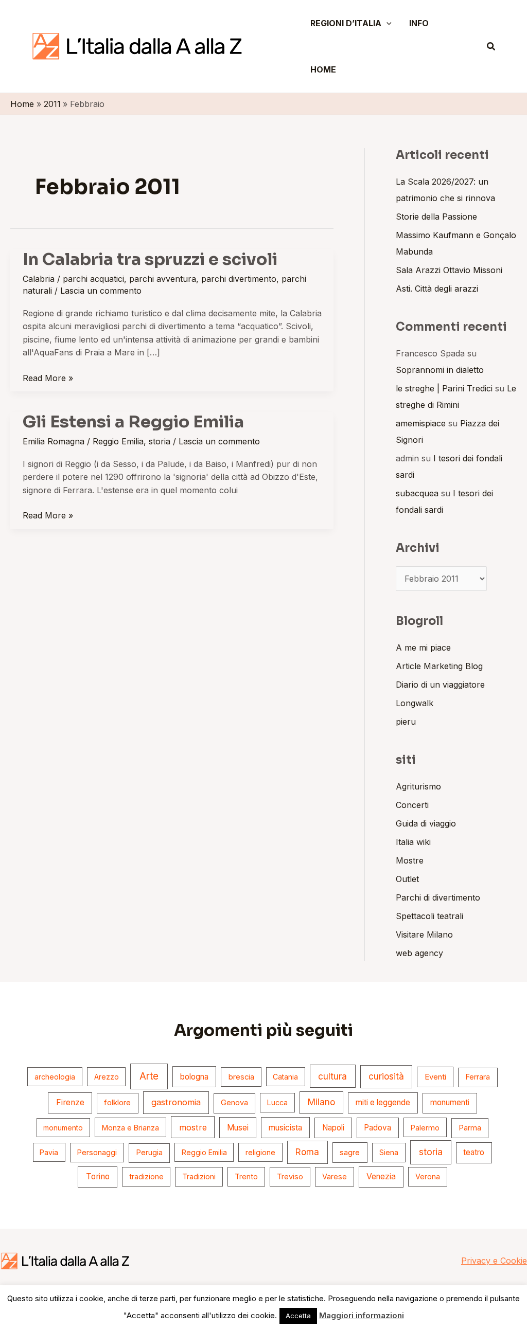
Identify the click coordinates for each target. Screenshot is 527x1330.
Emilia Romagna (53, 441)
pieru (406, 721)
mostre (193, 1127)
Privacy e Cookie (494, 1260)
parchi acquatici (93, 279)
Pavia (49, 1152)
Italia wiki (413, 842)
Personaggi (97, 1152)
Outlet (407, 879)
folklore (117, 1102)
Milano (321, 1102)
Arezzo (106, 1076)
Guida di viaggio (426, 823)
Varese (334, 1176)
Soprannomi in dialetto (440, 370)
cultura (332, 1076)
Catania (285, 1076)
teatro (473, 1152)
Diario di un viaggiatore (440, 684)
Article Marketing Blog (439, 666)
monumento (63, 1127)
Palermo (425, 1127)
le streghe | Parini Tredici (444, 388)
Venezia (381, 1176)
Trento (246, 1176)
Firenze (70, 1102)
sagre (350, 1152)
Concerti (412, 805)
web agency (419, 953)
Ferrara (477, 1077)
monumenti (449, 1102)
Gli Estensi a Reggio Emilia (133, 421)
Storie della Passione (436, 216)
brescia (241, 1077)
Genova (234, 1102)
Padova (377, 1128)
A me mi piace (423, 647)
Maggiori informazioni (361, 1315)
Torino (98, 1176)
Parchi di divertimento (438, 897)
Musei (238, 1128)
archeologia (54, 1076)
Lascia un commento (101, 290)
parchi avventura (162, 279)
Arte (149, 1076)
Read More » (48, 377)
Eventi (435, 1077)
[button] (386, 23)
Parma (470, 1128)
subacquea (417, 493)
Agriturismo (418, 786)
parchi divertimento (238, 279)
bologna (194, 1077)
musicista (285, 1128)
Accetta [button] (298, 1315)
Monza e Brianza (130, 1127)
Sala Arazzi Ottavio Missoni (449, 270)
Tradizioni (199, 1176)
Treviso (290, 1176)
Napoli (333, 1128)
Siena (388, 1152)
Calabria (39, 279)
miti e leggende (383, 1102)
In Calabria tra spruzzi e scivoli (150, 259)
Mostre (410, 860)
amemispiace (421, 423)
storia (159, 441)
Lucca (277, 1102)
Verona (427, 1176)
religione (260, 1152)
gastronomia (176, 1102)
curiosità (386, 1076)
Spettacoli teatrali (429, 916)
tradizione (146, 1176)
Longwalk (414, 703)
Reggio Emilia (118, 441)
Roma (307, 1152)
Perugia (149, 1152)
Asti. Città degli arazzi (437, 288)
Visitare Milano (424, 934)
